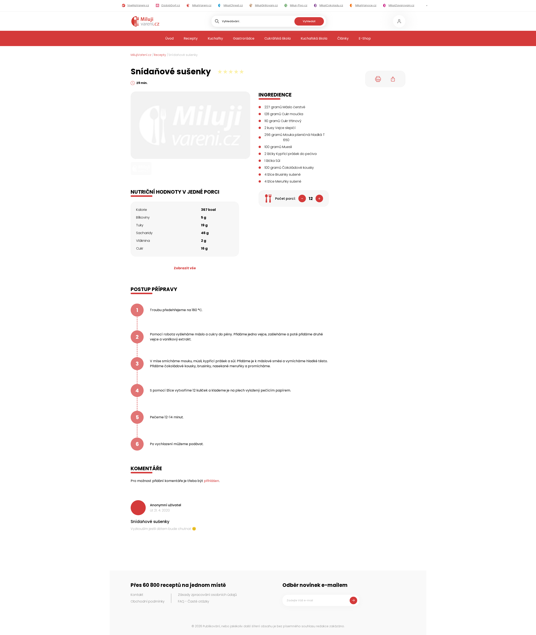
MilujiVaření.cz (141, 55)
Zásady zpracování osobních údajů (207, 594)
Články (343, 38)
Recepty (191, 38)
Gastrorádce (243, 38)
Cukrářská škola (277, 38)
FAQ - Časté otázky (193, 601)
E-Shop (365, 38)
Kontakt (137, 594)
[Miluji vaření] (145, 21)
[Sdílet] (393, 79)
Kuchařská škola (314, 38)
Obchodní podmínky (148, 601)
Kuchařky (215, 38)
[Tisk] (378, 79)
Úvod (169, 38)
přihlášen (211, 480)
